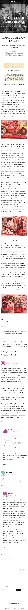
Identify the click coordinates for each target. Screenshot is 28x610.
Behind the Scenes (14, 47)
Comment (22, 569)
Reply (2, 421)
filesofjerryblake (12, 430)
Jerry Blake (20, 45)
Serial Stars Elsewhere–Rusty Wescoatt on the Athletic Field (21, 344)
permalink (20, 333)
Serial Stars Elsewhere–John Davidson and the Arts (6, 344)
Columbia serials (16, 331)
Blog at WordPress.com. (14, 603)
